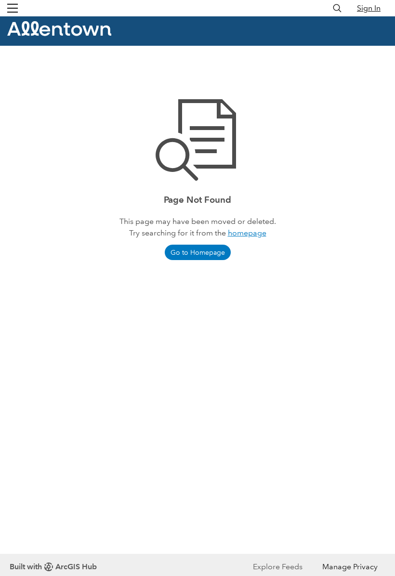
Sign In (369, 8)
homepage (247, 232)
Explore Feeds (278, 566)
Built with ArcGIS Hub (53, 566)
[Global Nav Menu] (12, 8)
